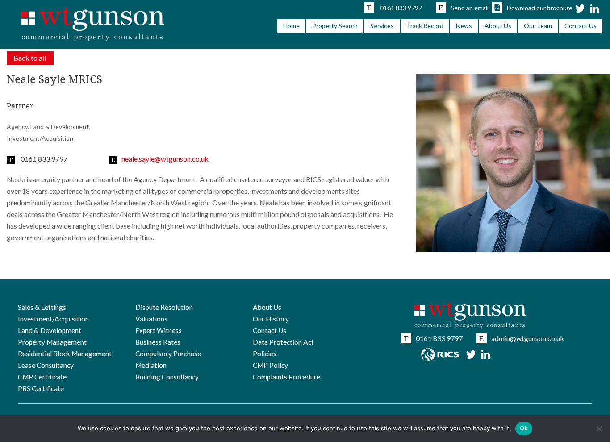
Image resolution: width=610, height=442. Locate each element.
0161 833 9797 (401, 8)
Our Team (538, 25)
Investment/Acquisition (53, 319)
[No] (598, 428)
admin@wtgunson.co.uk (527, 338)
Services (382, 25)
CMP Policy (270, 365)
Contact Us (580, 25)
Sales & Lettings (42, 307)
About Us (498, 25)
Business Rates (157, 342)
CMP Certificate (42, 377)
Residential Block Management (65, 354)
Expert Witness (158, 330)
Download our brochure (539, 8)
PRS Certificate (41, 388)
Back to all (29, 58)
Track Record (424, 25)
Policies (264, 354)
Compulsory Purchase (168, 354)
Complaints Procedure (286, 377)
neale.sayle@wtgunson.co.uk (165, 158)
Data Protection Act (283, 342)
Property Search (335, 25)
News (464, 25)
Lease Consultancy (46, 365)
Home (291, 25)
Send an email (470, 8)
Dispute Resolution (164, 307)
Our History (271, 319)
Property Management (52, 342)
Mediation (151, 365)
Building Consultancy (167, 377)
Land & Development (49, 330)
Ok (524, 428)
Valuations (151, 319)
